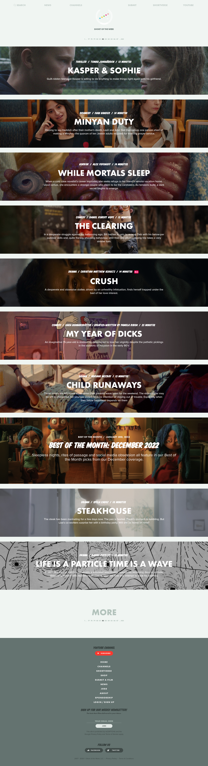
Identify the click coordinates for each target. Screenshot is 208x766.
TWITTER (116, 750)
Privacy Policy (96, 734)
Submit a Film (104, 679)
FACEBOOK (95, 750)
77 (89, 39)
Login (98, 702)
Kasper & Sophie (104, 70)
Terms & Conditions (126, 759)
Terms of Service (112, 734)
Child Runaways (104, 385)
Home (104, 662)
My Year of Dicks (104, 333)
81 (100, 39)
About (104, 693)
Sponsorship (104, 697)
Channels (104, 666)
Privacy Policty (111, 759)
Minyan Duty (104, 121)
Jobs (104, 688)
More (104, 612)
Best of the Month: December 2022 (104, 444)
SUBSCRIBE (105, 653)
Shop (104, 675)
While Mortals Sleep (104, 173)
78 (91, 39)
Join (104, 726)
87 (117, 39)
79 (94, 39)
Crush (104, 281)
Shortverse (104, 671)
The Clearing (104, 226)
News (104, 684)
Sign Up (109, 702)
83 (106, 39)
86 (114, 39)
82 (103, 39)
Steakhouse (104, 510)
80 (97, 39)
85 (112, 39)
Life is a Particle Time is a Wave (104, 563)
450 (122, 39)
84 (109, 39)
